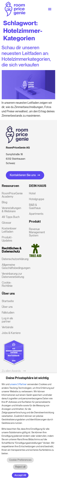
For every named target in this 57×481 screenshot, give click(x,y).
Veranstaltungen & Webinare (11, 209)
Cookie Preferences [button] (20, 459)
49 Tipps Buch (10, 217)
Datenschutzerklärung (11, 259)
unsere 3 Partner (18, 384)
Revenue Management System (37, 232)
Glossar (6, 222)
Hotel (32, 193)
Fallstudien (8, 312)
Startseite (8, 301)
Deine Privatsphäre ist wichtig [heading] (27, 378)
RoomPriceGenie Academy (11, 195)
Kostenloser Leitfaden (9, 230)
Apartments (36, 213)
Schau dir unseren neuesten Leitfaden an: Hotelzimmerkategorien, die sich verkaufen (26, 56)
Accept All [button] (20, 475)
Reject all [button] (20, 466)
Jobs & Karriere (11, 333)
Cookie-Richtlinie (7, 284)
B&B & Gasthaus (35, 206)
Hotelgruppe (36, 199)
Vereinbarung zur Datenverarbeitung (11, 275)
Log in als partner (7, 320)
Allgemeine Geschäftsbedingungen (11, 266)
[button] (49, 9)
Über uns (7, 306)
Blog (4, 202)
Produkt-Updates (7, 239)
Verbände (7, 327)
